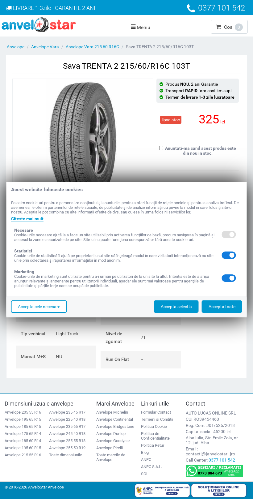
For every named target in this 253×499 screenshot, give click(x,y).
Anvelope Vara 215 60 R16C (92, 46)
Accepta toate (222, 306)
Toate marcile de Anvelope (110, 457)
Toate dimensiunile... (67, 455)
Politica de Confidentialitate (155, 436)
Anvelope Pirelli (109, 447)
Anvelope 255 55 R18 (67, 440)
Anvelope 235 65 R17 (67, 426)
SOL (144, 473)
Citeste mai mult (27, 218)
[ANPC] (162, 490)
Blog (145, 452)
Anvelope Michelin (112, 412)
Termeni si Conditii (157, 419)
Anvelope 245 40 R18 (67, 433)
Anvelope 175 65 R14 (23, 433)
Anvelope (15, 46)
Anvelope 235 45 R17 (67, 412)
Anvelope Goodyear (113, 440)
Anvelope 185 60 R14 (23, 440)
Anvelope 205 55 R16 (23, 412)
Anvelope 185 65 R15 (23, 426)
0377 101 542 (222, 460)
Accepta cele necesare (39, 306)
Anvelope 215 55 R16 (23, 455)
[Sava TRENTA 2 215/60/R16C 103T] (83, 140)
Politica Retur (152, 445)
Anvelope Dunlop (111, 433)
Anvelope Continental (114, 419)
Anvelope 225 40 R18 (67, 419)
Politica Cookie (154, 426)
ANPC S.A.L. (151, 466)
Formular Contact (156, 412)
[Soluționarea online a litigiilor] (219, 490)
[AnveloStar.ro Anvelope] (39, 24)
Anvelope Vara (45, 46)
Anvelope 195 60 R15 (23, 447)
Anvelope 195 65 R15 (23, 419)
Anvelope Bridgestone (115, 426)
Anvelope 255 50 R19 (67, 447)
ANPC (146, 459)
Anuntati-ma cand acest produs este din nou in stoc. (200, 151)
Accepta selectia (176, 306)
